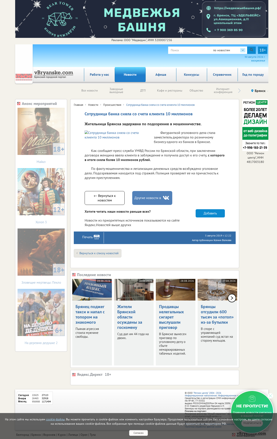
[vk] (166, 198)
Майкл (50, 154)
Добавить (210, 213)
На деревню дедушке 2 (44, 335)
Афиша (160, 74)
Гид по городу (253, 74)
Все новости (89, 90)
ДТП (143, 90)
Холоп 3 (49, 214)
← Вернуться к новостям (105, 197)
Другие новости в (147, 198)
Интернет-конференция (223, 90)
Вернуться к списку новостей (99, 253)
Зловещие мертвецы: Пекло (43, 275)
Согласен (138, 432)
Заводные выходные (116, 90)
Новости (130, 74)
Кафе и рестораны (169, 90)
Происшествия (112, 105)
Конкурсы (191, 74)
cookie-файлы (55, 419)
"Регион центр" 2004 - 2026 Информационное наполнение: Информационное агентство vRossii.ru (221, 394)
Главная (78, 105)
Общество (196, 90)
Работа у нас (99, 74)
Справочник (222, 74)
